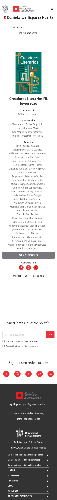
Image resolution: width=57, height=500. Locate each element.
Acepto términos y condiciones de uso (22, 346)
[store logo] (18, 9)
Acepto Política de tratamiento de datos (22, 341)
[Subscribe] (50, 334)
